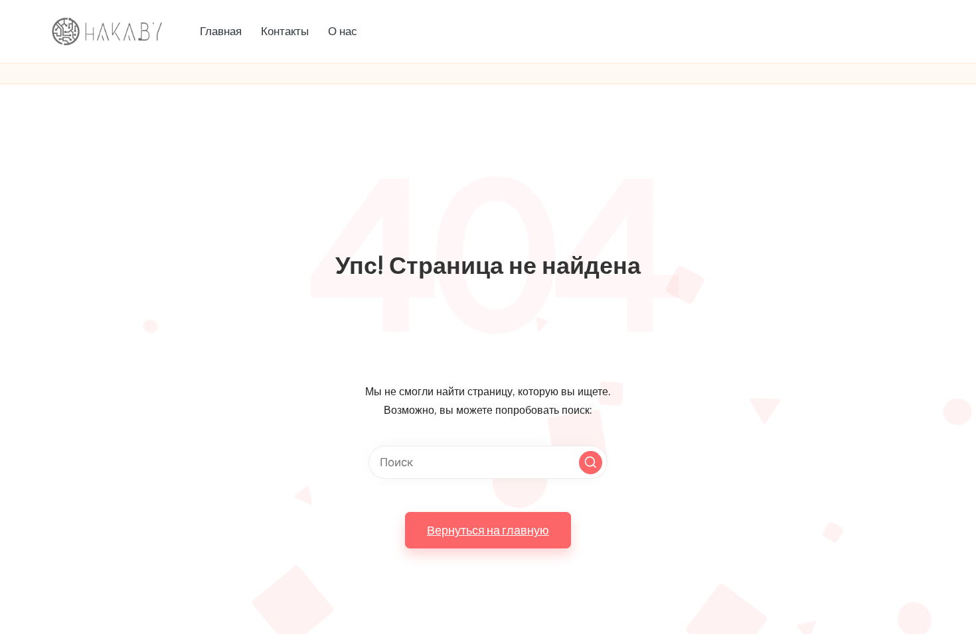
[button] (590, 462)
